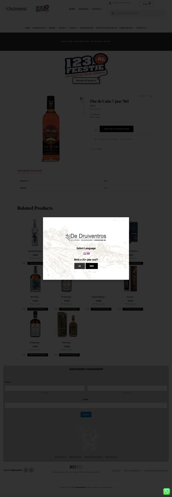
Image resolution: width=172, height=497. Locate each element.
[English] (88, 253)
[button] (79, 266)
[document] (86, 248)
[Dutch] (85, 253)
